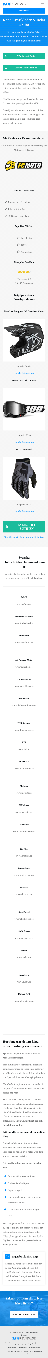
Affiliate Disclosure (16, 1332)
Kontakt (24, 1335)
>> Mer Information (24, 442)
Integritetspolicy (32, 1332)
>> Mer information (24, 373)
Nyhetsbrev (12, 1347)
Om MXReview (34, 1347)
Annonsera (23, 1347)
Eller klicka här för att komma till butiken (24, 537)
